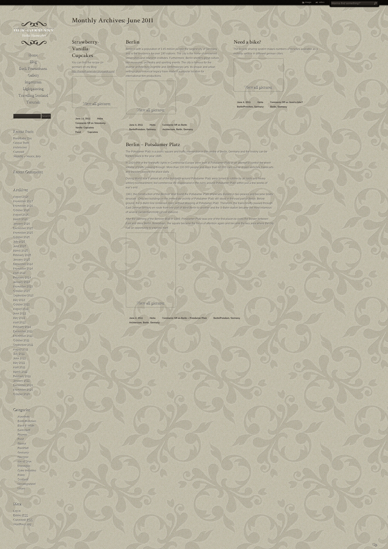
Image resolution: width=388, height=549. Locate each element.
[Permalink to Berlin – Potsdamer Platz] (153, 144)
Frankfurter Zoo (22, 138)
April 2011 (19, 367)
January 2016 (21, 224)
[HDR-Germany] (33, 44)
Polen (21, 475)
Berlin (179, 129)
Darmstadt (24, 430)
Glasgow (23, 457)
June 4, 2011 (136, 124)
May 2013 (19, 300)
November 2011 (23, 336)
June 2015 (19, 246)
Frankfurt (23, 448)
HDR (66, 102)
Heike (100, 118)
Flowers (23, 435)
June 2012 (19, 313)
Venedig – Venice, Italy (27, 156)
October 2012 (21, 304)
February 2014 (22, 278)
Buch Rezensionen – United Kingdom (74, 82)
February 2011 (22, 376)
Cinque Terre (21, 143)
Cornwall (18, 152)
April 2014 (19, 273)
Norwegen (24, 466)
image (308, 2)
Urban (22, 488)
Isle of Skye (25, 462)
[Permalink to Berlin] (133, 41)
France (22, 444)
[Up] (375, 543)
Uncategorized (27, 484)
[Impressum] (33, 82)
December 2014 (23, 264)
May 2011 (19, 363)
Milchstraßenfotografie (75, 109)
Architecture (168, 129)
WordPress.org (22, 524)
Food (21, 439)
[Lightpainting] (33, 88)
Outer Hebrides (27, 470)
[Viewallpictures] (97, 104)
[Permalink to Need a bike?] (247, 41)
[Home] (33, 55)
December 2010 (23, 385)
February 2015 (22, 255)
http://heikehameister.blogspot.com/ (93, 71)
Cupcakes (92, 132)
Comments (23, 520)
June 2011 (19, 358)
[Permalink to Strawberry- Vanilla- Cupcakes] (86, 48)
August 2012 (21, 309)
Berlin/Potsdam (27, 421)
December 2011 (23, 331)
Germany (23, 453)
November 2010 (23, 390)
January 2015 (21, 260)
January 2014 (21, 282)
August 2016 (21, 215)
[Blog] (33, 61)
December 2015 (23, 228)
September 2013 (23, 295)
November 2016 (23, 206)
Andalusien (20, 147)
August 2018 (21, 197)
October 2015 (21, 237)
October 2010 (21, 394)
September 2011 (23, 345)
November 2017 (23, 201)
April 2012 (19, 322)
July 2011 (19, 354)
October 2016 (21, 210)
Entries (20, 515)
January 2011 (21, 381)
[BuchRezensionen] (33, 68)
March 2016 (20, 219)
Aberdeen (24, 417)
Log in (17, 511)
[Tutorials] (33, 102)
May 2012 (19, 318)
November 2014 (23, 269)
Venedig (68, 75)
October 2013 (21, 291)
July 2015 (19, 242)
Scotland (23, 479)
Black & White (26, 426)
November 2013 (23, 287)
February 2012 (22, 327)
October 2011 (21, 340)
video (321, 2)
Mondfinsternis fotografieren (72, 118)
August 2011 (21, 349)
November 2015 (23, 233)
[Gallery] (33, 75)
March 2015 (20, 251)
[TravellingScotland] (33, 95)
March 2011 (20, 372)
